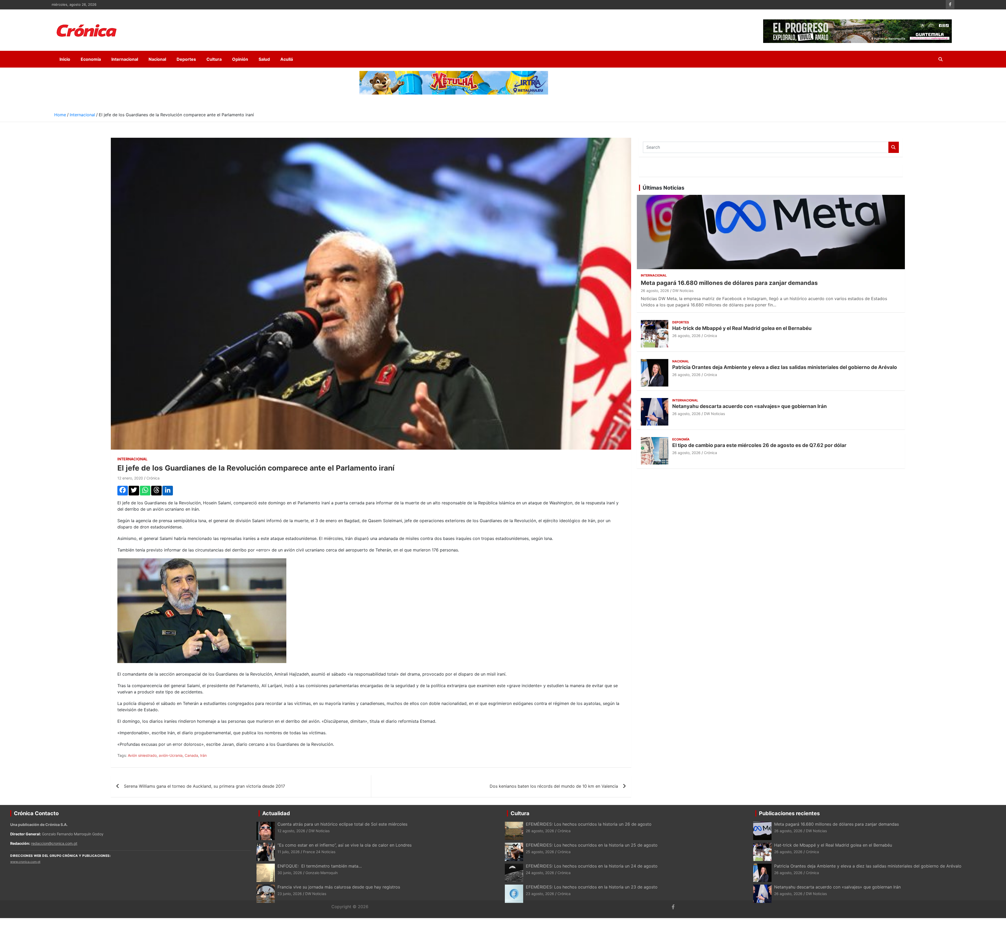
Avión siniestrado (142, 755)
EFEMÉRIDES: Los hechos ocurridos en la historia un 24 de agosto (592, 866)
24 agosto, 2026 (540, 872)
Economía (91, 59)
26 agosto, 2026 (655, 290)
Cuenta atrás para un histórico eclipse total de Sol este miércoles (342, 824)
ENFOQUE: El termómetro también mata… (319, 866)
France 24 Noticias (319, 851)
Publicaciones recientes (789, 813)
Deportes (186, 59)
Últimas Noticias (663, 188)
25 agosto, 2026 (540, 851)
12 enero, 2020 (130, 478)
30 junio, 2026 (289, 872)
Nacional (157, 59)
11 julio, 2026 (288, 851)
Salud (264, 59)
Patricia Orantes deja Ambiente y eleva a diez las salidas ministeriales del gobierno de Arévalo (784, 367)
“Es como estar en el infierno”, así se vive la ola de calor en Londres (344, 845)
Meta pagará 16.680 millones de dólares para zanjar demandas (729, 282)
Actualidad (276, 813)
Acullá (286, 59)
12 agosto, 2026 (291, 831)
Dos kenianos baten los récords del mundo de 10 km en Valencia (554, 786)
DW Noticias (683, 290)
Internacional (124, 59)
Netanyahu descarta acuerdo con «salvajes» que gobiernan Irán (749, 406)
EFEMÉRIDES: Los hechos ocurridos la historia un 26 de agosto (589, 824)
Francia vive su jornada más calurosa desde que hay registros (338, 887)
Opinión (240, 59)
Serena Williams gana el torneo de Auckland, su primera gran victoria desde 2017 (204, 786)
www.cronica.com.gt (25, 862)
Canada (191, 755)
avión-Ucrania (171, 755)
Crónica (153, 478)
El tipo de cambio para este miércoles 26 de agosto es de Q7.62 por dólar (759, 445)
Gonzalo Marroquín (321, 872)
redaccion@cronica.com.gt (54, 843)
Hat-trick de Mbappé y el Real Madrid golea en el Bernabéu (742, 328)
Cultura (214, 59)
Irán (203, 755)
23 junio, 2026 (289, 893)
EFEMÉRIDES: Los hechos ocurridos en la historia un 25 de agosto (592, 845)
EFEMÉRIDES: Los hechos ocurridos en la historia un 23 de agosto (592, 887)
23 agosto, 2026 (540, 893)
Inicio (64, 59)
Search (893, 147)
